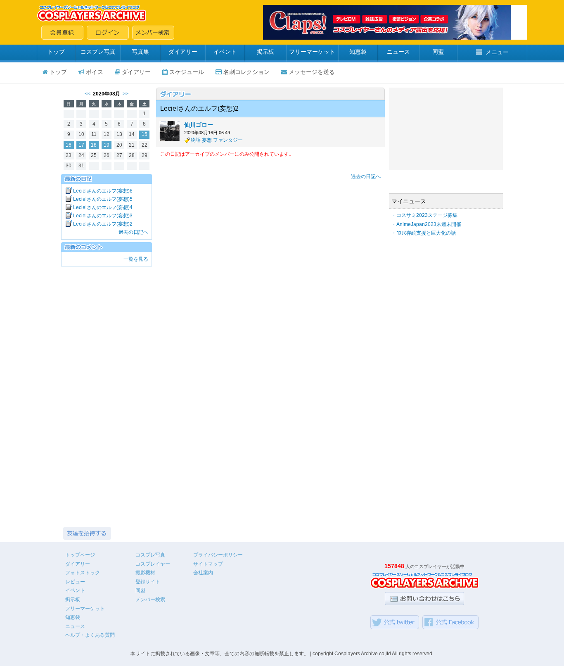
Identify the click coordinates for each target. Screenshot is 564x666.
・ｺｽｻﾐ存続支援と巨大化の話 (423, 233)
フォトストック (82, 573)
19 (106, 145)
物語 (196, 140)
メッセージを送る (312, 72)
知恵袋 (358, 51)
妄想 (207, 140)
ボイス (94, 72)
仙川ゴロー (198, 124)
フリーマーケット (312, 51)
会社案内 (203, 573)
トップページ (80, 555)
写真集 (140, 51)
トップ (56, 51)
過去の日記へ (133, 232)
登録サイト (147, 582)
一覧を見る (135, 259)
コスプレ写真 (98, 51)
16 (68, 145)
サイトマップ (208, 564)
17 (81, 145)
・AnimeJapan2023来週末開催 (426, 224)
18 (94, 145)
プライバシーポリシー (218, 555)
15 (144, 134)
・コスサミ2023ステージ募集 (424, 215)
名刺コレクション (246, 72)
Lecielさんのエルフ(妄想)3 (103, 216)
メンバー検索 (150, 599)
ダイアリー (182, 51)
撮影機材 (145, 573)
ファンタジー (228, 140)
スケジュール (186, 72)
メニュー (497, 52)
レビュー (75, 582)
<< (87, 94)
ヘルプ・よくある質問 (90, 635)
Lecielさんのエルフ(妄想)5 (103, 199)
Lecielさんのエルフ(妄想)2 (103, 224)
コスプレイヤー (152, 564)
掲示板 (265, 51)
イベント (225, 51)
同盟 (438, 51)
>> (125, 94)
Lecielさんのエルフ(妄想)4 (103, 207)
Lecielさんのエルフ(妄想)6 (103, 191)
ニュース (398, 51)
